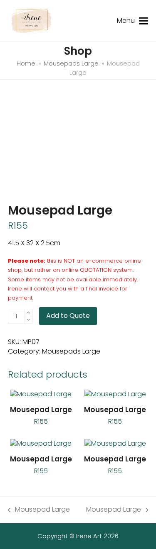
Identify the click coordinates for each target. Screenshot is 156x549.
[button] (143, 20)
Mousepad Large (39, 509)
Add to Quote (68, 315)
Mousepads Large (71, 351)
